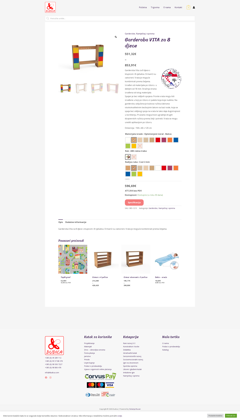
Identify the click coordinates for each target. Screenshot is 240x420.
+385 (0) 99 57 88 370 (54, 361)
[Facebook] (46, 377)
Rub (127, 151)
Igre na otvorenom (130, 363)
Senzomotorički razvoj (132, 356)
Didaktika (127, 350)
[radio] (127, 139)
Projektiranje (89, 343)
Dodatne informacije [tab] (75, 222)
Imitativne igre (129, 372)
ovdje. (119, 415)
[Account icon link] (194, 7)
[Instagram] (50, 377)
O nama (165, 343)
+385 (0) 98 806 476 (53, 367)
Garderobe (130, 33)
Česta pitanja (89, 353)
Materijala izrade (134, 134)
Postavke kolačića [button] (215, 415)
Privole (87, 359)
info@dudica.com (52, 372)
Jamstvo (87, 356)
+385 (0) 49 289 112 (53, 358)
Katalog (165, 350)
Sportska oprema (130, 366)
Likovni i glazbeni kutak (132, 369)
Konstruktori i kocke (131, 346)
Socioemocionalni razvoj (133, 359)
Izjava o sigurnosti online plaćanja (98, 369)
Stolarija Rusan (135, 409)
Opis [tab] (60, 222)
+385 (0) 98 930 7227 (53, 364)
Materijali (88, 346)
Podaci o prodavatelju (93, 366)
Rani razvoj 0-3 (129, 343)
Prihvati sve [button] (230, 415)
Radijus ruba (131, 162)
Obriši (127, 179)
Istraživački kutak (130, 353)
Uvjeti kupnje (89, 363)
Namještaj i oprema (145, 33)
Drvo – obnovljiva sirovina (94, 350)
